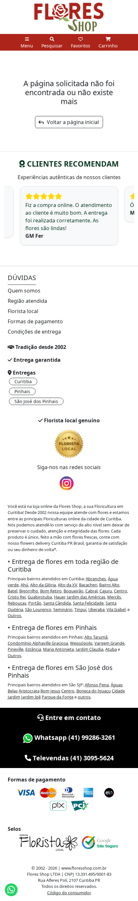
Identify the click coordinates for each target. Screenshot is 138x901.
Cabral (91, 591)
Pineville (15, 649)
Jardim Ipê (31, 697)
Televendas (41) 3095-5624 (72, 758)
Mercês (114, 597)
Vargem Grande (109, 643)
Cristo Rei (17, 597)
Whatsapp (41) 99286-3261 (74, 737)
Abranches (96, 579)
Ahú (24, 585)
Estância (33, 649)
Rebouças (17, 603)
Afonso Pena (97, 685)
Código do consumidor (69, 893)
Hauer (59, 597)
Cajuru (105, 591)
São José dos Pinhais (36, 401)
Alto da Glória (43, 585)
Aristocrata (29, 691)
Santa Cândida (57, 603)
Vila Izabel (116, 609)
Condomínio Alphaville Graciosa (38, 643)
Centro (120, 591)
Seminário (63, 609)
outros (84, 697)
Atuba (111, 649)
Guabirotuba (40, 597)
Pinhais (22, 391)
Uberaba (96, 609)
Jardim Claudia (89, 649)
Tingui (80, 609)
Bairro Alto (109, 585)
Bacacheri (88, 585)
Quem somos (24, 290)
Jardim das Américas (86, 597)
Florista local (23, 311)
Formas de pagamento (35, 321)
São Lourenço (38, 609)
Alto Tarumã (96, 637)
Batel (12, 591)
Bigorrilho (28, 591)
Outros (14, 615)
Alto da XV (67, 585)
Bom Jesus (50, 691)
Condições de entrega (34, 331)
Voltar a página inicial (71, 122)
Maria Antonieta (58, 649)
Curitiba (23, 381)
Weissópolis (81, 643)
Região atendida (27, 300)
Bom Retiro (51, 591)
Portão (34, 603)
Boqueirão (73, 591)
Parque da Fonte (57, 697)
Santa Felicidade (88, 603)
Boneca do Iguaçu (93, 691)
